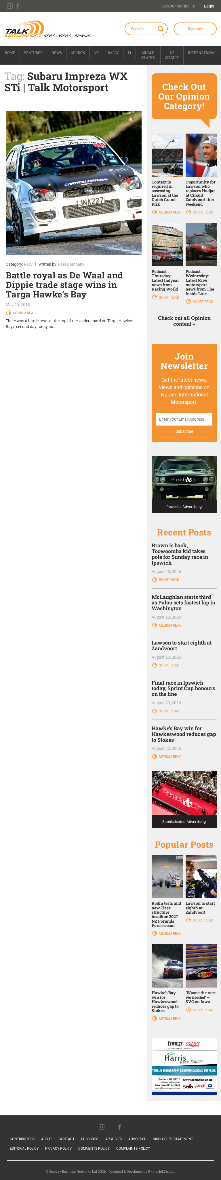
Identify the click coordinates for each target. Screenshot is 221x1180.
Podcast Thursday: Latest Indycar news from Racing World (165, 280)
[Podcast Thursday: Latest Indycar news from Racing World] (167, 244)
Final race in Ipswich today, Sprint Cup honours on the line (183, 688)
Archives (113, 1139)
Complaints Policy (133, 1149)
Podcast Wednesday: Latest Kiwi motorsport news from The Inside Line (200, 282)
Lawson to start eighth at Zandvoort (182, 645)
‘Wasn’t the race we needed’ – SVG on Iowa (201, 997)
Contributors (22, 1139)
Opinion (78, 52)
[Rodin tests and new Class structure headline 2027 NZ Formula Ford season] (167, 876)
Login (209, 6)
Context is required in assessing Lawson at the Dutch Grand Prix (165, 193)
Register (195, 28)
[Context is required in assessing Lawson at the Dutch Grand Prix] (167, 154)
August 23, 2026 (166, 571)
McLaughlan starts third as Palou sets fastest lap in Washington (183, 602)
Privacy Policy (58, 1149)
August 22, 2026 (166, 748)
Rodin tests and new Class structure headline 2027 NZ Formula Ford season (166, 914)
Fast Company (71, 264)
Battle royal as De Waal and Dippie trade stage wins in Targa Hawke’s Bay (64, 284)
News (57, 52)
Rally (113, 52)
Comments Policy (94, 1149)
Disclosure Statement (173, 1139)
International (202, 52)
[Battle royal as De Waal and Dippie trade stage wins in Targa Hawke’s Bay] (74, 183)
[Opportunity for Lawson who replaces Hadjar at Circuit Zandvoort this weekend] (201, 154)
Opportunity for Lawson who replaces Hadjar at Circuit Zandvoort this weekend (201, 193)
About (46, 1139)
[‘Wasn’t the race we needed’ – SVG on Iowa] (201, 965)
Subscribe (90, 1139)
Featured (33, 52)
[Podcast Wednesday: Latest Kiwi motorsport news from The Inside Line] (201, 244)
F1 (129, 52)
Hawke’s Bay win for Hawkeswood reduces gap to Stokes (184, 734)
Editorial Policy (24, 1149)
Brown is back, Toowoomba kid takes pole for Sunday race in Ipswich (180, 554)
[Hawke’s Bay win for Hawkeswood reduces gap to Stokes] (167, 965)
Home (10, 52)
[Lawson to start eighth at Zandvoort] (201, 876)
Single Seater (148, 55)
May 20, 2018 (18, 304)
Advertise (137, 1139)
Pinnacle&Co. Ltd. (162, 1172)
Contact (67, 1139)
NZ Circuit (172, 55)
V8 (96, 52)
